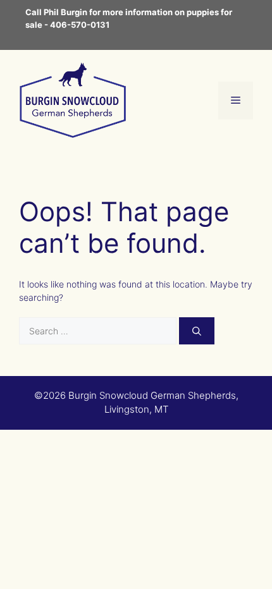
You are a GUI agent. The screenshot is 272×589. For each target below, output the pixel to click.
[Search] (196, 330)
